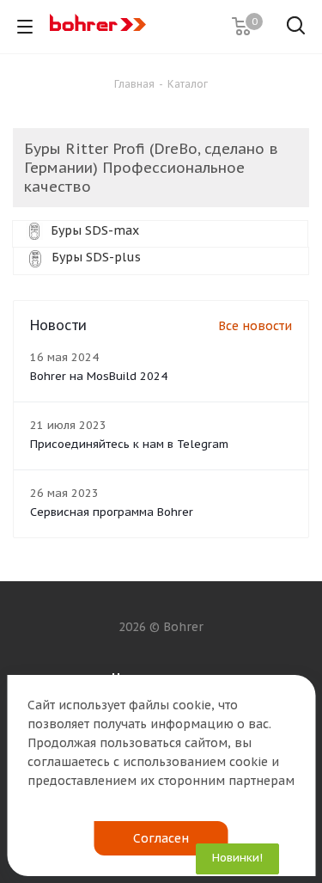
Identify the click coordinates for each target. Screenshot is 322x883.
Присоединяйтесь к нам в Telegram (129, 444)
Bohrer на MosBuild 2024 (98, 376)
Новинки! (237, 857)
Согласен (161, 838)
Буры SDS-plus (94, 257)
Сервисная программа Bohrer (111, 512)
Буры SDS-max (93, 230)
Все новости (255, 326)
